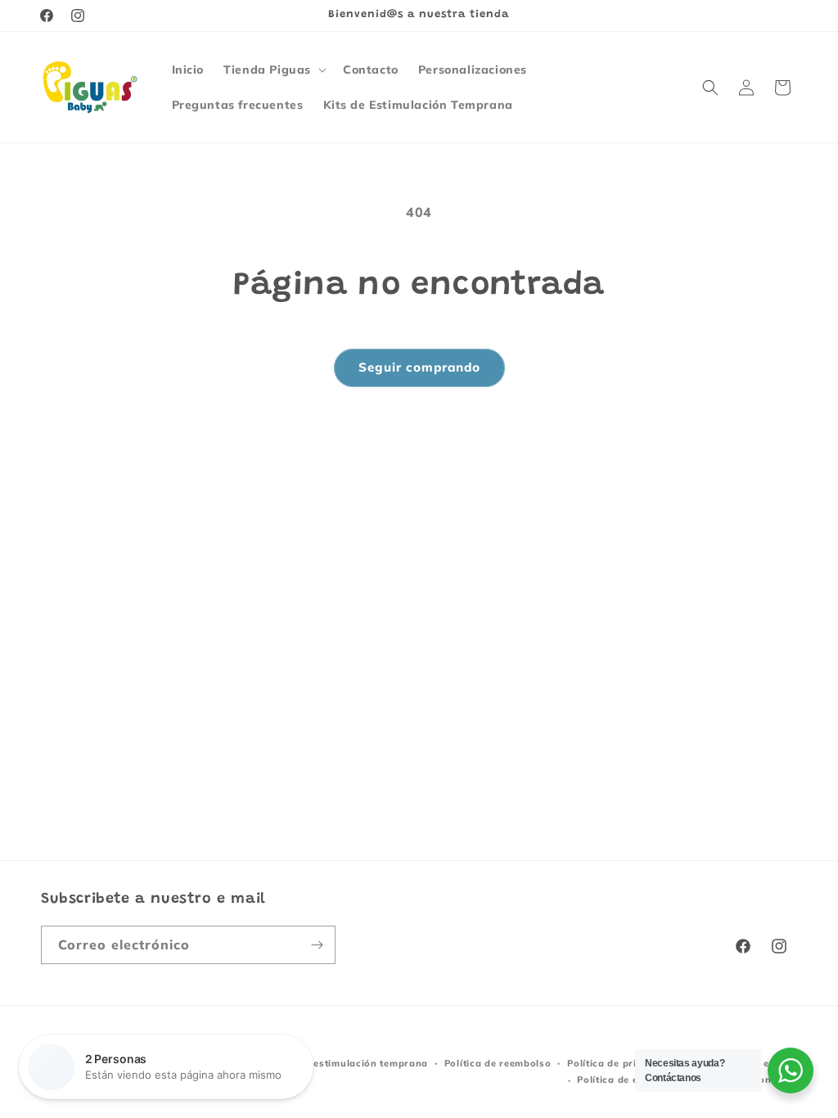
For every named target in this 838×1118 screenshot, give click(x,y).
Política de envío (618, 1079)
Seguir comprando (419, 367)
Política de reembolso (498, 1063)
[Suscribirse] (317, 945)
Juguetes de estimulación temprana (340, 1063)
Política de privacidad (621, 1063)
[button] (273, 69)
